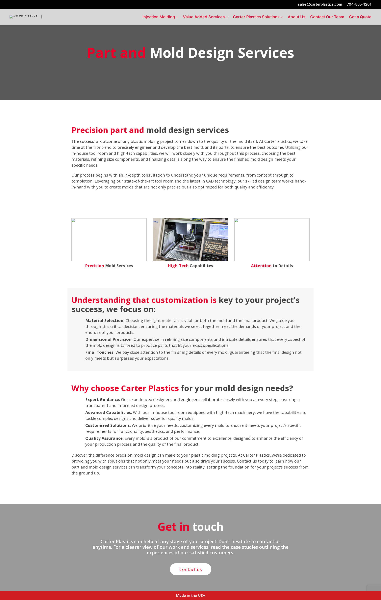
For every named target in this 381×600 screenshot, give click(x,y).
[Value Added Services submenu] (227, 17)
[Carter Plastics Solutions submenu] (282, 17)
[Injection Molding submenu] (177, 17)
